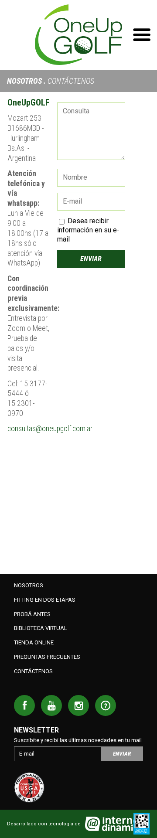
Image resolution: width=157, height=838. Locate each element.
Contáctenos (33, 671)
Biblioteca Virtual (40, 628)
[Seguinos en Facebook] (24, 705)
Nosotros (24, 80)
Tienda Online (34, 642)
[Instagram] (78, 705)
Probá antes (32, 614)
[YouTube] (51, 705)
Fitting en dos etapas (44, 599)
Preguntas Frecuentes (47, 657)
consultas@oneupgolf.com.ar (49, 428)
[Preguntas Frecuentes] (105, 705)
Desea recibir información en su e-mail (88, 230)
